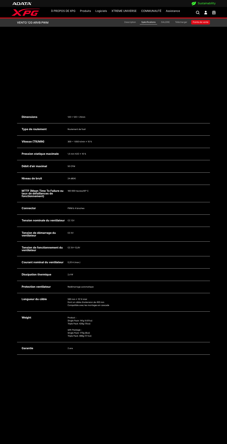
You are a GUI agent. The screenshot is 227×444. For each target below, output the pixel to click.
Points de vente (200, 22)
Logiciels (101, 11)
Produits (85, 11)
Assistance (173, 11)
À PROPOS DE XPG (63, 11)
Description (130, 22)
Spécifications (148, 22)
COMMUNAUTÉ (151, 11)
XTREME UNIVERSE (124, 11)
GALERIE (165, 22)
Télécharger (181, 22)
